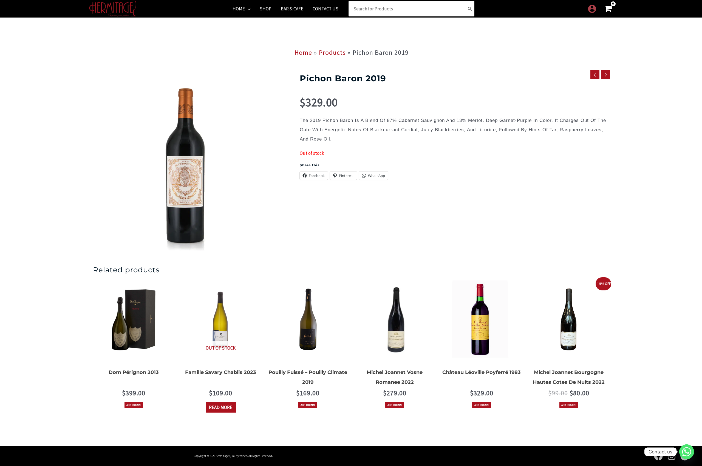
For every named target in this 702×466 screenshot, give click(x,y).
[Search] (470, 8)
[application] (247, 9)
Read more (220, 407)
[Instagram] (671, 456)
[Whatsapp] (686, 451)
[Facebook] (658, 456)
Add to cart (133, 405)
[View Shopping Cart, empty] (608, 9)
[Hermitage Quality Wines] (112, 8)
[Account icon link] (592, 8)
